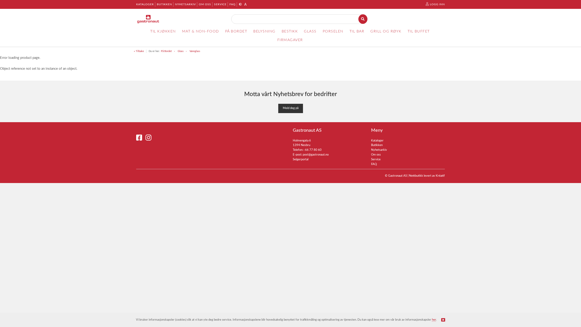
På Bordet (166, 51)
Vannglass (195, 51)
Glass (181, 51)
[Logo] (148, 19)
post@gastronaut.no (316, 154)
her (434, 319)
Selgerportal (300, 159)
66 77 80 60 (313, 150)
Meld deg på (290, 108)
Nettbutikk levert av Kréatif (427, 175)
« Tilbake (139, 51)
